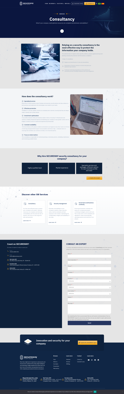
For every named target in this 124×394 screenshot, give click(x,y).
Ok (95, 391)
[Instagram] (91, 360)
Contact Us (90, 3)
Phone (69, 266)
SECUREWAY (52, 3)
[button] (94, 178)
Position (70, 278)
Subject (70, 297)
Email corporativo (72, 260)
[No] (122, 391)
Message (70, 303)
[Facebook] (95, 360)
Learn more (26, 220)
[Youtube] (88, 360)
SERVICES (67, 3)
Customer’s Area (78, 3)
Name (69, 253)
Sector (69, 284)
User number (71, 291)
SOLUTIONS (60, 3)
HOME (46, 3)
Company (70, 272)
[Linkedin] (98, 360)
